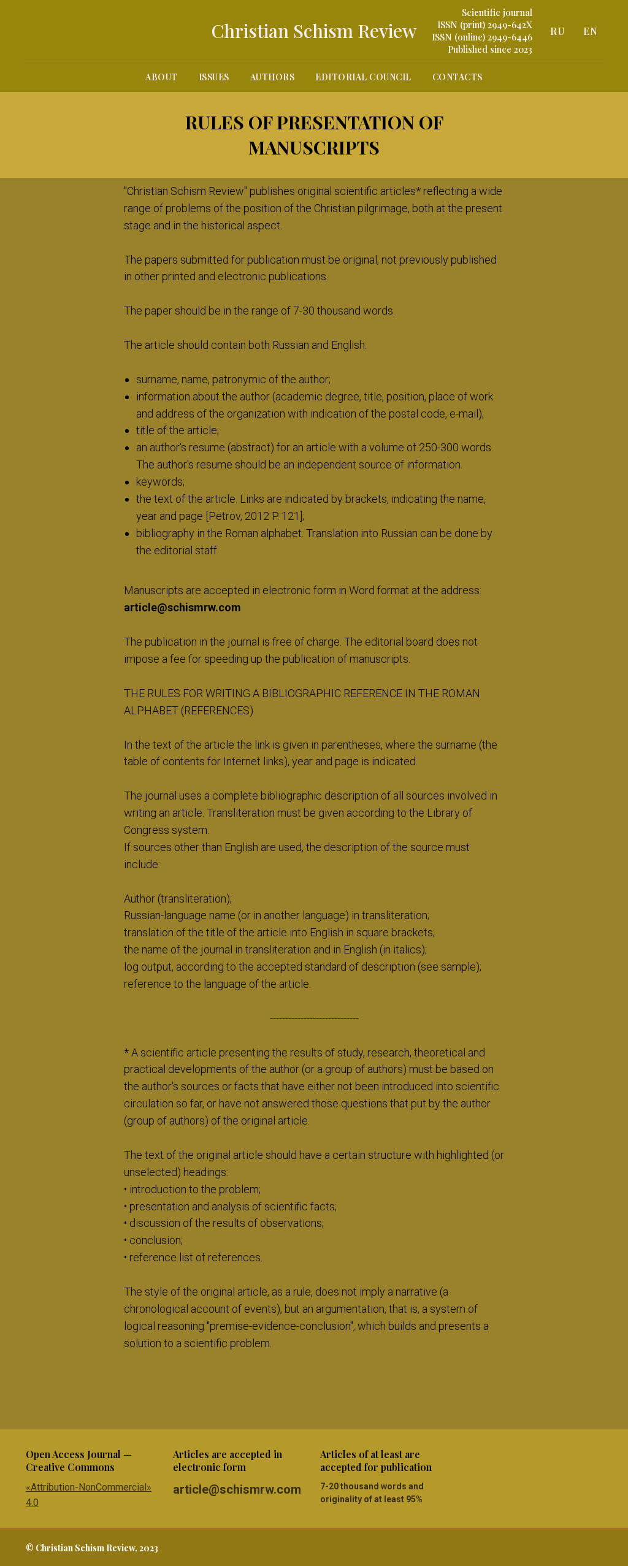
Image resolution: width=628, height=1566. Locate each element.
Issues (214, 77)
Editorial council (363, 77)
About (161, 77)
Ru (557, 31)
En (590, 31)
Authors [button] (272, 77)
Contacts (457, 77)
